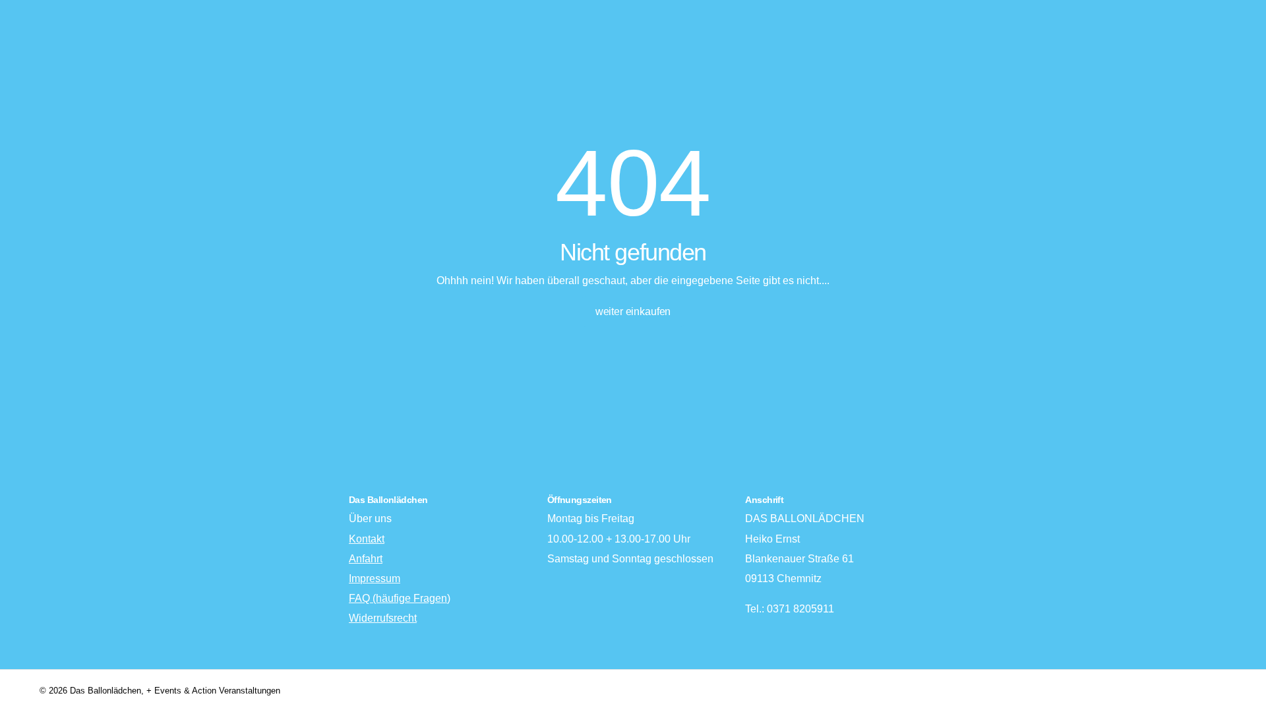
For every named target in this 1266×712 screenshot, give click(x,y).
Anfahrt (365, 558)
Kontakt (366, 539)
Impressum (374, 578)
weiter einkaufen (633, 311)
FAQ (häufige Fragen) (399, 598)
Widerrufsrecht (383, 618)
